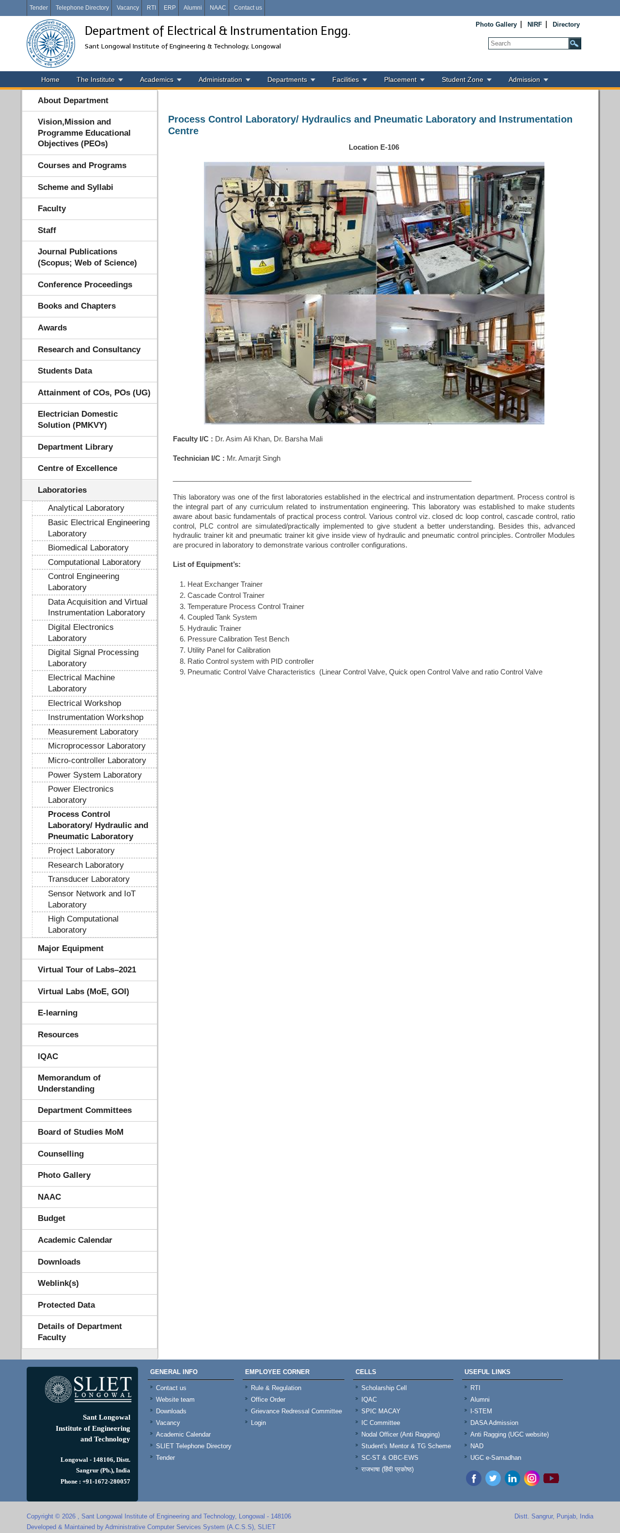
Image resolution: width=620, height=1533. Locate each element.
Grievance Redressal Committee (296, 1411)
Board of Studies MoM (81, 1132)
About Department (73, 100)
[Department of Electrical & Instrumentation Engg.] (51, 43)
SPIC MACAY (381, 1411)
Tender (39, 7)
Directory (566, 24)
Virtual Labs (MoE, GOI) (83, 991)
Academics (156, 79)
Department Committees (85, 1110)
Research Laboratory (86, 865)
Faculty (52, 208)
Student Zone (462, 79)
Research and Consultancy (89, 349)
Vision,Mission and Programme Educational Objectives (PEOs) (84, 132)
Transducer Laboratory (89, 879)
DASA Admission (494, 1422)
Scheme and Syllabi (75, 187)
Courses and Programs (82, 165)
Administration (220, 79)
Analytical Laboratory (86, 508)
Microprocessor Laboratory (97, 746)
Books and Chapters (77, 306)
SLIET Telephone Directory (194, 1446)
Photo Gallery (496, 24)
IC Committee (380, 1422)
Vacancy (128, 7)
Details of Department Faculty (80, 1332)
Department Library (75, 447)
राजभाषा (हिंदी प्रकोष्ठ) (387, 1469)
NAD (476, 1446)
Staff (47, 230)
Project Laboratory (81, 850)
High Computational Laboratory (83, 924)
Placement (400, 79)
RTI (151, 7)
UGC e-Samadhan (495, 1457)
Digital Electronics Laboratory (81, 633)
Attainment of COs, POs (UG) (94, 392)
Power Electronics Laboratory (81, 794)
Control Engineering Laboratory (83, 582)
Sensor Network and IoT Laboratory (92, 899)
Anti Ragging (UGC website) (509, 1434)
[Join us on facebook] (473, 1483)
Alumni (193, 7)
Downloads (59, 1262)
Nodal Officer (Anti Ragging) (400, 1434)
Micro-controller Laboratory (97, 760)
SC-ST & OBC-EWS (389, 1457)
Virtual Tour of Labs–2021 (87, 969)
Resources (58, 1034)
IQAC (48, 1056)
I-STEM (481, 1411)
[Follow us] (493, 1483)
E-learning (58, 1012)
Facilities (345, 79)
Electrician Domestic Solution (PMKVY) (78, 419)
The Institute (96, 79)
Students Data (65, 370)
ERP (170, 7)
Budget (51, 1218)
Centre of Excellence (77, 468)
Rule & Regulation (276, 1388)
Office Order (268, 1399)
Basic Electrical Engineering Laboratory (99, 528)
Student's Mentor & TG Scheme (406, 1446)
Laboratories (62, 490)
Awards (52, 327)
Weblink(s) (58, 1283)
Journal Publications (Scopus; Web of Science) (87, 257)
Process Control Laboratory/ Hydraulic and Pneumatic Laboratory (98, 825)
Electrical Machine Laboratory (81, 683)
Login (258, 1422)
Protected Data (66, 1305)
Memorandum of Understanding (69, 1083)
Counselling (61, 1153)
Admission (524, 79)
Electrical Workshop (84, 703)
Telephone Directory (82, 7)
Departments (287, 79)
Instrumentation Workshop (95, 717)
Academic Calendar (75, 1240)
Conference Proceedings (85, 284)
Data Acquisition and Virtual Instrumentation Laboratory (98, 607)
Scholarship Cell (384, 1388)
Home (50, 79)
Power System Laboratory (95, 775)
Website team (175, 1399)
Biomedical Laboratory (88, 547)
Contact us (248, 7)
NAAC (218, 7)
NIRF (534, 24)
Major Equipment (71, 948)
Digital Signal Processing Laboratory (93, 658)
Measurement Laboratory (93, 731)
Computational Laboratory (94, 562)
